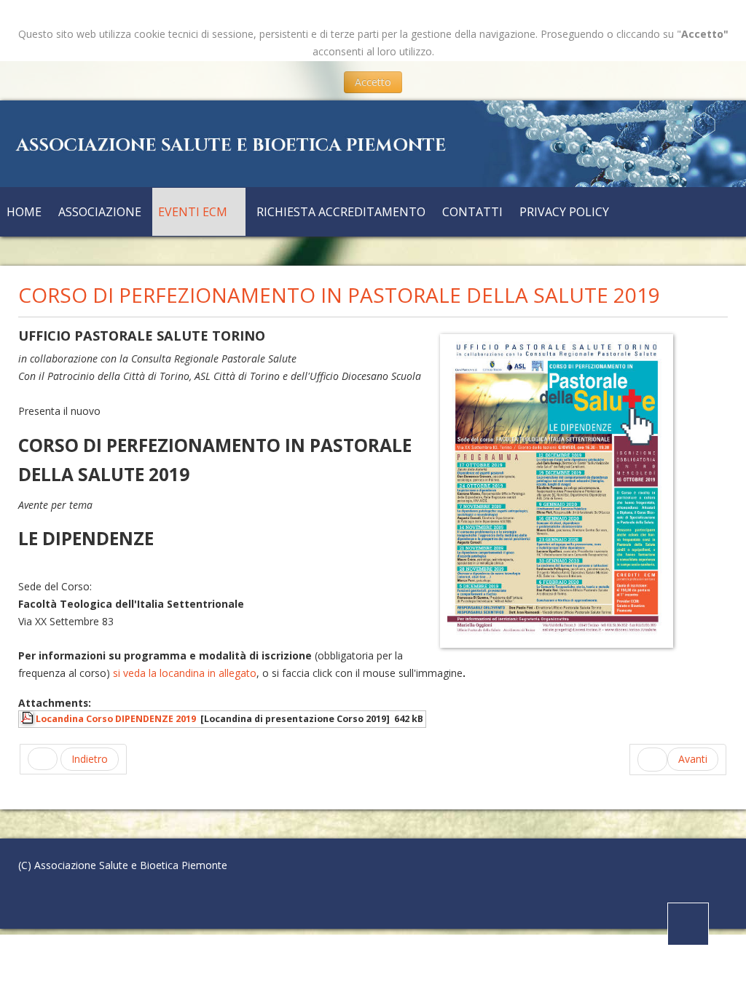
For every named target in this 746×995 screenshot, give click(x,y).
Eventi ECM (192, 212)
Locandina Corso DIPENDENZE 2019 (116, 719)
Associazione (99, 212)
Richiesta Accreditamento (340, 212)
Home (24, 212)
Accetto (373, 82)
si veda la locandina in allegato (184, 673)
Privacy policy (564, 212)
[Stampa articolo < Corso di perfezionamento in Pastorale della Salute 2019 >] (707, 337)
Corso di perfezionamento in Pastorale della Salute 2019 (339, 295)
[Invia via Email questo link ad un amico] (724, 337)
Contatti (472, 212)
